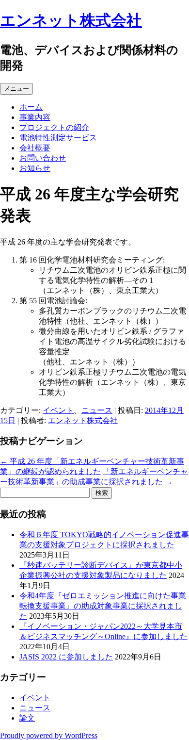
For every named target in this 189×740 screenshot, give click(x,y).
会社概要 (34, 148)
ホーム (31, 107)
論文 (27, 718)
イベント (58, 410)
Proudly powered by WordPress (48, 735)
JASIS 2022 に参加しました (66, 657)
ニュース (96, 410)
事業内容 (34, 117)
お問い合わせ (42, 158)
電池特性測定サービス (58, 137)
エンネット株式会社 (71, 20)
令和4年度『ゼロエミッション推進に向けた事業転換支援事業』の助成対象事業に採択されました (102, 606)
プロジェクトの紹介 (54, 127)
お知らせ (34, 168)
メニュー (16, 88)
